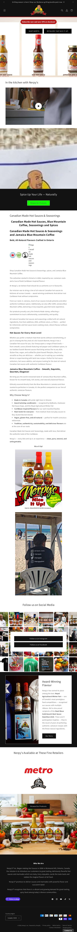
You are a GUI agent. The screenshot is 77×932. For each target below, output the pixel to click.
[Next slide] (45, 857)
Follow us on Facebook (38, 645)
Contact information (55, 927)
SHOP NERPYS (34, 31)
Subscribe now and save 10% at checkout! (38, 22)
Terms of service (67, 925)
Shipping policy (67, 927)
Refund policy (56, 925)
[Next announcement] (73, 2)
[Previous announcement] (4, 2)
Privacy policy (46, 925)
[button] (4, 10)
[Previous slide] (27, 857)
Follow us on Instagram (38, 639)
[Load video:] (39, 106)
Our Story (49, 736)
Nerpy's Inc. (25, 925)
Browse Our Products (39, 203)
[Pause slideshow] (50, 857)
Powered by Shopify (35, 925)
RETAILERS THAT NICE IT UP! (57, 31)
